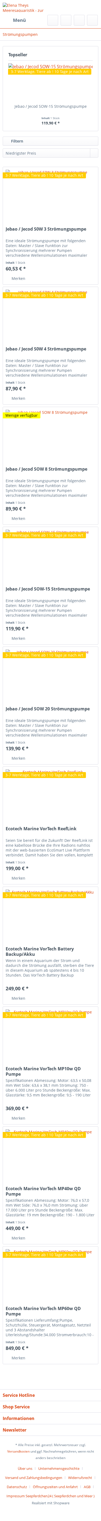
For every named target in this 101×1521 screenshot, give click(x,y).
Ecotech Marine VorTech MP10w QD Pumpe (43, 1071)
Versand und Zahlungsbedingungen (33, 1477)
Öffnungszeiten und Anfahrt (55, 1486)
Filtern (16, 141)
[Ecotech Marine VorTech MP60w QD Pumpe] (50, 1273)
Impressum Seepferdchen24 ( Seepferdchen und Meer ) (50, 1496)
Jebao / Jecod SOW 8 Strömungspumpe (46, 469)
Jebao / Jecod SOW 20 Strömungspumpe (48, 709)
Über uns (25, 1468)
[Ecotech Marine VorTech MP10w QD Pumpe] (50, 1033)
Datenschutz (17, 1486)
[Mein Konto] (79, 20)
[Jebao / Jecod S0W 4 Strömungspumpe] (50, 314)
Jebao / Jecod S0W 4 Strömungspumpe (46, 349)
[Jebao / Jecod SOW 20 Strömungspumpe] (50, 674)
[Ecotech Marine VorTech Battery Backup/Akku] (50, 914)
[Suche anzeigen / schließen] (52, 20)
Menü (19, 20)
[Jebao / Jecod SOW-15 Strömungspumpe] (50, 82)
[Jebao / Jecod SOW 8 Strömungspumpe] (50, 434)
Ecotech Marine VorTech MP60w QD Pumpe (43, 1311)
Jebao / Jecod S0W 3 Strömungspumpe (46, 229)
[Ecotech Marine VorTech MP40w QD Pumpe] (50, 1153)
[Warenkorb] (92, 20)
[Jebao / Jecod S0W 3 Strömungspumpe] (50, 194)
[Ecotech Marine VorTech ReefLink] (50, 793)
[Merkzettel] (66, 20)
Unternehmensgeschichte (58, 1468)
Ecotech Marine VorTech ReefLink (41, 829)
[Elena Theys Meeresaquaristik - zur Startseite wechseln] (27, 7)
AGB (87, 1486)
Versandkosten (18, 1451)
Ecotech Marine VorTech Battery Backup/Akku (40, 951)
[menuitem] (14, 20)
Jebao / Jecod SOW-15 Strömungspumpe (51, 106)
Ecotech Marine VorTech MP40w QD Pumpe (43, 1191)
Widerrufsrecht (80, 1477)
